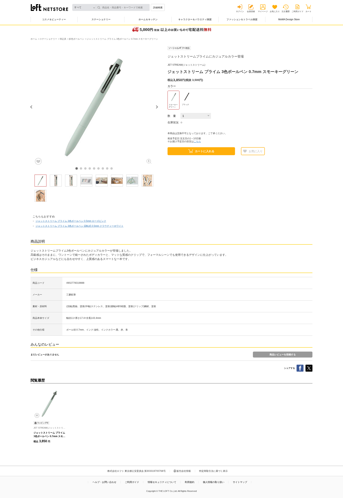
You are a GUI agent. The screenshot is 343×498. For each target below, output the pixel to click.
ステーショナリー (101, 19)
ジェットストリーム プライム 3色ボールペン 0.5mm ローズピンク (71, 221)
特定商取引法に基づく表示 (213, 471)
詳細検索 (158, 7)
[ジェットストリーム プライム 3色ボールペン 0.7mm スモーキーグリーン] (49, 403)
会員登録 (251, 11)
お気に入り (275, 11)
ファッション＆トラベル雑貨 (241, 19)
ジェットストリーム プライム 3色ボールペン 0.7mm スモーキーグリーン (49, 436)
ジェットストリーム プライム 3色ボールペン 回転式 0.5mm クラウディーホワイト (79, 226)
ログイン (240, 11)
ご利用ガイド (297, 11)
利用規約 (189, 482)
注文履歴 (286, 11)
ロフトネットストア (49, 7)
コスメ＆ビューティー (54, 19)
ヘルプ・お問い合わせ (104, 482)
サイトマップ (240, 482)
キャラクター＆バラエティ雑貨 (195, 19)
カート (308, 11)
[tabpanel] (94, 105)
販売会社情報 (183, 471)
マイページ (263, 11)
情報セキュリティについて (162, 482)
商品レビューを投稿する (283, 354)
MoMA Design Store (289, 19)
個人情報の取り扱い (213, 482)
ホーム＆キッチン (148, 19)
